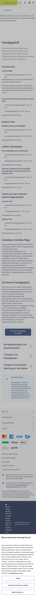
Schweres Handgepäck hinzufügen (18, 332)
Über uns (5, 412)
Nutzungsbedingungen (9, 458)
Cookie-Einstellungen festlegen (11, 469)
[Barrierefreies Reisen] (20, 3)
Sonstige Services (8, 423)
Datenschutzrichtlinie (8, 465)
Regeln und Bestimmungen (10, 454)
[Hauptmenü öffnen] (33, 3)
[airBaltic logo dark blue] (9, 2)
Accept (18, 578)
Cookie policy (6, 462)
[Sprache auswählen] (29, 3)
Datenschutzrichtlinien (20, 485)
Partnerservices (7, 417)
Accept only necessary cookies (18, 585)
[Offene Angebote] (25, 3)
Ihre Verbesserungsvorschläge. (21, 497)
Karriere (4, 428)
